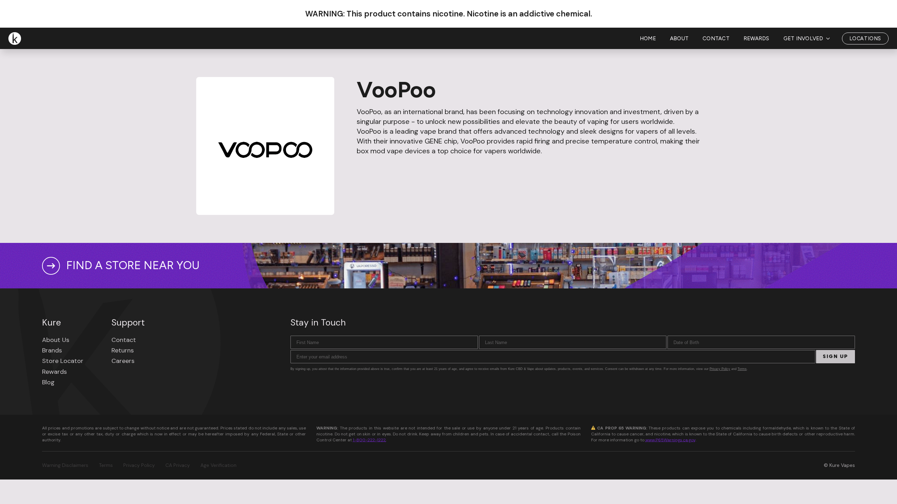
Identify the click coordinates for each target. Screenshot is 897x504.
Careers (123, 361)
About (679, 38)
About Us (55, 340)
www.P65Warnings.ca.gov (670, 440)
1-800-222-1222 (369, 440)
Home (648, 38)
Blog (48, 382)
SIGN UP (835, 356)
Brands (52, 350)
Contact (716, 38)
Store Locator (62, 361)
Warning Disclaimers (65, 465)
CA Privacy (177, 465)
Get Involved (803, 38)
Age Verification (218, 465)
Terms (742, 369)
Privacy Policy (720, 369)
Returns (122, 350)
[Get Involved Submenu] (830, 38)
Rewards (756, 38)
